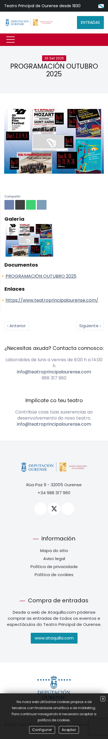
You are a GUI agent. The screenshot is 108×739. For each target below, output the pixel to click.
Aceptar (69, 729)
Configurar (42, 729)
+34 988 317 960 (54, 493)
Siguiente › (90, 326)
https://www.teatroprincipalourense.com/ (52, 300)
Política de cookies (54, 574)
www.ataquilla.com (54, 638)
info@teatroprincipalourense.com (54, 372)
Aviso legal (54, 558)
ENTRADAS (90, 22)
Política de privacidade (54, 566)
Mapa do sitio (54, 550)
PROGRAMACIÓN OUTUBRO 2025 (54, 70)
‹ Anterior (16, 326)
